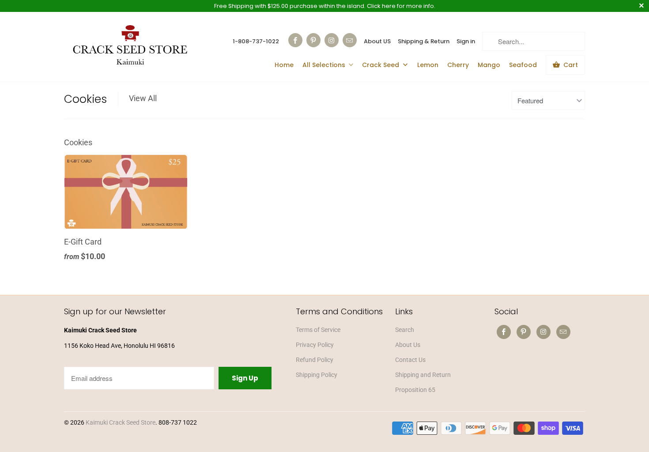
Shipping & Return (423, 41)
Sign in (466, 41)
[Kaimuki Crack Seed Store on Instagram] (331, 40)
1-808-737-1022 (256, 41)
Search (404, 329)
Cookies (85, 99)
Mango (489, 64)
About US (377, 41)
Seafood (523, 64)
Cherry (458, 64)
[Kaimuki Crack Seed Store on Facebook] (295, 40)
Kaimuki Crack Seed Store (120, 422)
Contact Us (410, 359)
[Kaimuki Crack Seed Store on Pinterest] (313, 40)
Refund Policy (314, 359)
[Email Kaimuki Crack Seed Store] (350, 40)
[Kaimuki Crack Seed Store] (130, 46)
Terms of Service (318, 329)
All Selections (323, 64)
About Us (407, 344)
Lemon (427, 64)
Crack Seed (381, 64)
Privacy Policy (315, 344)
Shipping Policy (316, 374)
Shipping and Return (423, 374)
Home (284, 64)
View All (143, 98)
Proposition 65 (415, 389)
